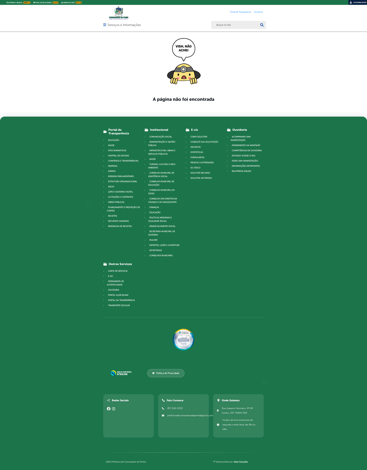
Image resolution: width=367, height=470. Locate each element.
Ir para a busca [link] (19, 2)
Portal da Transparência (121, 300)
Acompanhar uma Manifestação (241, 138)
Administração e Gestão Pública (161, 143)
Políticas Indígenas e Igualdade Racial (160, 219)
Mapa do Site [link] (72, 2)
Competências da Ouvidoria (247, 150)
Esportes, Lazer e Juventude (164, 245)
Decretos (196, 147)
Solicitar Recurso (200, 173)
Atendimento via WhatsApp (246, 145)
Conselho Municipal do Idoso (161, 192)
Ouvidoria (113, 290)
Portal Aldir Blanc (118, 295)
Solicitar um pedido (201, 178)
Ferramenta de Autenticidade (115, 283)
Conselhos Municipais (161, 255)
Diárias (112, 171)
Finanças (154, 207)
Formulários (197, 157)
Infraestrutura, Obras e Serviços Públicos (161, 152)
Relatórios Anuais (241, 171)
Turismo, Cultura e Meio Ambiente (161, 166)
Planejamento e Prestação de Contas (123, 209)
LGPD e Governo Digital (120, 192)
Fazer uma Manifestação (245, 161)
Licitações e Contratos (120, 197)
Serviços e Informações (124, 25)
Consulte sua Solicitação (204, 142)
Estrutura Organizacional (122, 181)
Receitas (112, 216)
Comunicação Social (160, 137)
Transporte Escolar (119, 305)
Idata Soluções (241, 462)
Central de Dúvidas (118, 156)
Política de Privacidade (167, 373)
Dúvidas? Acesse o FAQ (243, 156)
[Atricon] (121, 373)
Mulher (153, 240)
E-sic (110, 276)
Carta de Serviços (117, 271)
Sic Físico (195, 168)
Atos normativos (117, 150)
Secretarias (155, 250)
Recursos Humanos (118, 221)
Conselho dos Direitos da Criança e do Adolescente (162, 200)
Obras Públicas (116, 202)
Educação (113, 140)
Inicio (111, 187)
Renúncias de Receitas (120, 226)
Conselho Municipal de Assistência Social (161, 174)
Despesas (112, 166)
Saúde (111, 145)
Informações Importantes (246, 166)
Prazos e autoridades (202, 162)
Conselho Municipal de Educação (161, 183)
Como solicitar (199, 137)
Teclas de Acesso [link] (46, 2)
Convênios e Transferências (123, 161)
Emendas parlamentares (121, 176)
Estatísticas (197, 152)
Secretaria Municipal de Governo (161, 233)
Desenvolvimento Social (162, 226)
